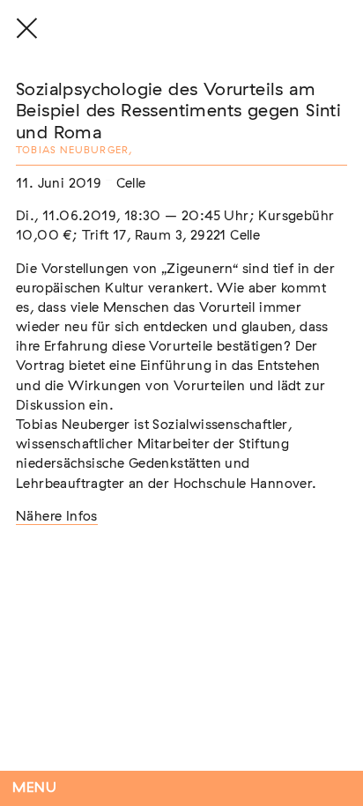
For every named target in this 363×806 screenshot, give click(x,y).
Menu (34, 788)
